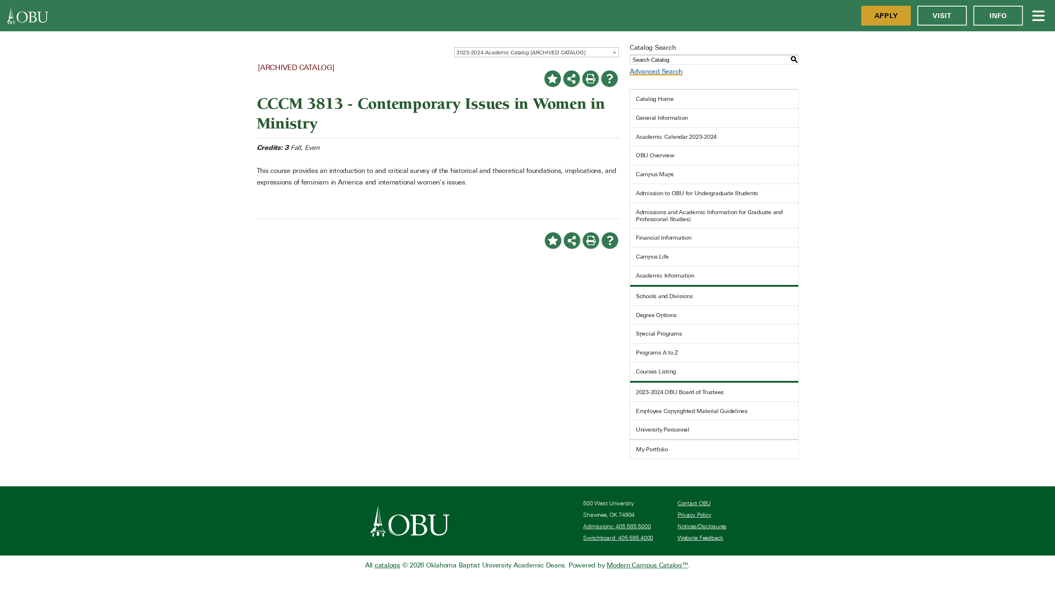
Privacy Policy (694, 514)
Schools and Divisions (664, 296)
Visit (942, 16)
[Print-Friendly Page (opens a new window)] (590, 78)
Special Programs (659, 333)
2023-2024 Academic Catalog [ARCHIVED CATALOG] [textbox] (521, 52)
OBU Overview (655, 155)
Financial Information (664, 237)
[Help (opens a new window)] (609, 78)
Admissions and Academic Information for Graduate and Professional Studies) (709, 215)
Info (998, 16)
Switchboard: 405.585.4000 (618, 538)
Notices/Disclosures (702, 526)
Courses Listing (656, 371)
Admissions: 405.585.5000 (617, 526)
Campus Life (652, 256)
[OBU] (27, 15)
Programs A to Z (657, 352)
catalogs (387, 565)
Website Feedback (700, 538)
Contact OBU (694, 503)
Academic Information (665, 275)
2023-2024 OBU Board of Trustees (680, 392)
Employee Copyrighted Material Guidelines (692, 411)
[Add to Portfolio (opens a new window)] (552, 78)
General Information (662, 117)
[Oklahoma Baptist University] (410, 521)
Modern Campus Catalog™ (647, 565)
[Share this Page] (571, 78)
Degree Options (656, 315)
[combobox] (536, 52)
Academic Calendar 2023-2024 (676, 136)
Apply (886, 16)
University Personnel (662, 429)
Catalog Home (655, 99)
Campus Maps (655, 174)
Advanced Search (656, 71)
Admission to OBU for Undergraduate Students (697, 193)
